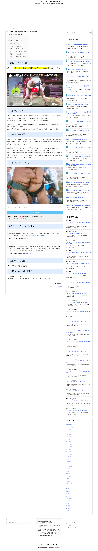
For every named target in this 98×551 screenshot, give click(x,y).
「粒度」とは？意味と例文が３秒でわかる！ (78, 197)
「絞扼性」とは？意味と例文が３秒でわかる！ (78, 182)
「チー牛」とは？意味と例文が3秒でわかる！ (78, 44)
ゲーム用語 (68, 437)
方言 (67, 486)
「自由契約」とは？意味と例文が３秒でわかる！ (77, 390)
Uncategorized (69, 424)
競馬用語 (68, 491)
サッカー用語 (69, 444)
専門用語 (68, 478)
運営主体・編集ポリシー (70, 527)
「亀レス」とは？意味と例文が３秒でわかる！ (78, 190)
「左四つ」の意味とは (15, 40)
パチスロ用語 (69, 451)
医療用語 (68, 471)
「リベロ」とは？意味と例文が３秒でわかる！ (76, 321)
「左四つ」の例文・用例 (15, 48)
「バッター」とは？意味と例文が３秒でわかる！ (77, 410)
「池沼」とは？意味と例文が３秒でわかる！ (78, 69)
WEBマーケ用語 (69, 427)
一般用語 (68, 469)
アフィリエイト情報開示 (70, 522)
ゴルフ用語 (68, 441)
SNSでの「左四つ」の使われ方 (17, 51)
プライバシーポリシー (70, 523)
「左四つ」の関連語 (14, 46)
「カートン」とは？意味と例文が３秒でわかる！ (79, 156)
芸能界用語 (68, 498)
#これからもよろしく (55, 532)
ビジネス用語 (69, 454)
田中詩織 (59, 286)
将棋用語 (68, 481)
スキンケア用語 (69, 446)
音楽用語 (68, 510)
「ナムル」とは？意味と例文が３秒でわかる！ (78, 61)
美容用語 (68, 493)
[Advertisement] (49, 16)
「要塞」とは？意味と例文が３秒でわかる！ (78, 139)
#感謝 (49, 532)
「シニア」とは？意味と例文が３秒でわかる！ (76, 351)
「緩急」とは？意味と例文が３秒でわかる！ (76, 381)
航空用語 (68, 496)
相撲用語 (13, 28)
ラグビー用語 (69, 466)
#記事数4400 (45, 532)
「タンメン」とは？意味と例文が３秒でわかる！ (79, 205)
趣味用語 (68, 503)
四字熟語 (68, 473)
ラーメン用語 (69, 464)
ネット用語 (68, 449)
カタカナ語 (68, 429)
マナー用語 (68, 461)
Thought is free (57, 547)
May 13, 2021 (29, 253)
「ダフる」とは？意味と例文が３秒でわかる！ (76, 233)
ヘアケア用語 (69, 456)
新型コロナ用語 (69, 483)
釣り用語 (68, 508)
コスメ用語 (68, 439)
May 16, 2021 (26, 238)
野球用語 (68, 505)
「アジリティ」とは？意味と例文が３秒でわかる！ (77, 302)
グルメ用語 (68, 434)
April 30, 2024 (49, 535)
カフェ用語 (68, 432)
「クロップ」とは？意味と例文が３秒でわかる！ (77, 273)
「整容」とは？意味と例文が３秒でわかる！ (78, 104)
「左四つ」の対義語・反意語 (17, 56)
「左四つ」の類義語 (14, 54)
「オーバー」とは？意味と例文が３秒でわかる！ (77, 293)
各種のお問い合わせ (69, 525)
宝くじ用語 (68, 476)
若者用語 (68, 501)
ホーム (8, 28)
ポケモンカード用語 (70, 459)
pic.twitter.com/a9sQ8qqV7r (37, 235)
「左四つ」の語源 (14, 43)
